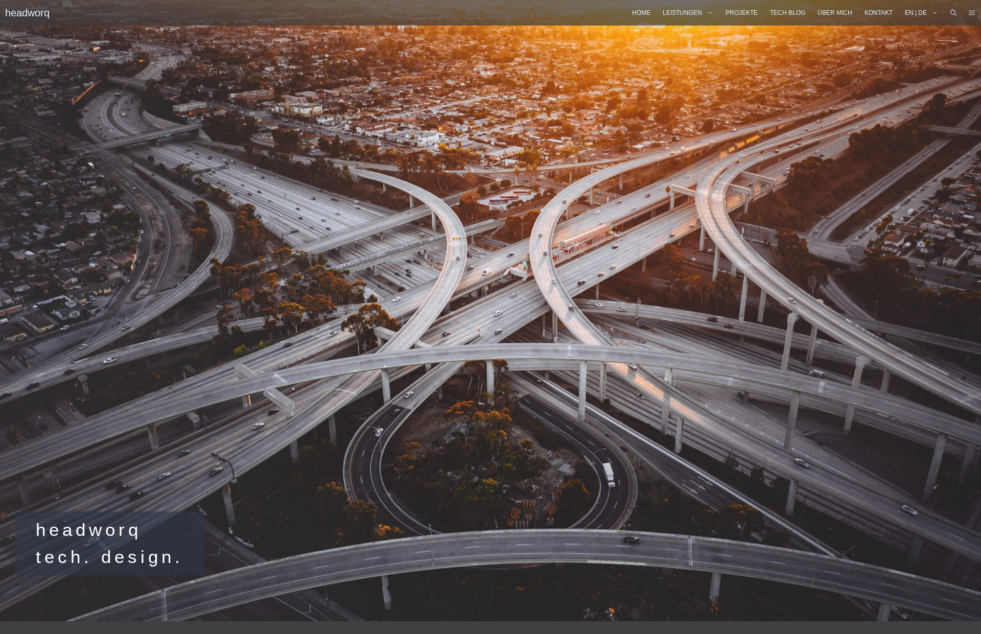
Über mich (835, 12)
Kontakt (879, 12)
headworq (27, 12)
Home (641, 12)
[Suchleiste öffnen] (953, 13)
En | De (916, 12)
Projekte (742, 12)
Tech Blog (787, 12)
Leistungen (682, 12)
